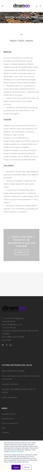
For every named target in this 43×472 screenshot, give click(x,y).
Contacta (22, 252)
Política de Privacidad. (16, 451)
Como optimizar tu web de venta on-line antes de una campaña (21, 377)
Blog (3, 428)
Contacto (5, 433)
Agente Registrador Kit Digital (13, 371)
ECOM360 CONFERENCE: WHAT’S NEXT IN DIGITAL (18, 390)
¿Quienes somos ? (9, 414)
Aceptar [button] (16, 467)
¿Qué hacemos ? (8, 419)
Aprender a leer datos (10, 384)
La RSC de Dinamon (9, 397)
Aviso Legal (6, 340)
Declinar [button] (27, 467)
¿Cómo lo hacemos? (10, 423)
